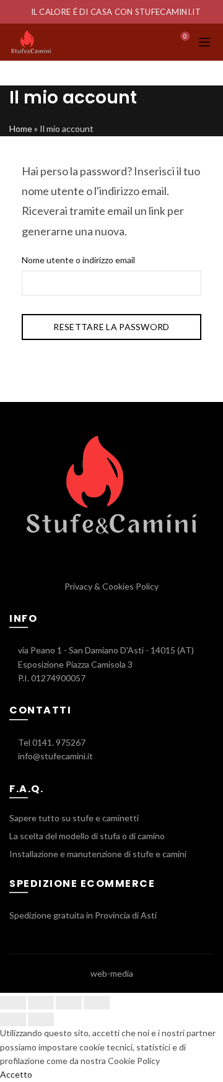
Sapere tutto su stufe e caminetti (74, 818)
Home (20, 128)
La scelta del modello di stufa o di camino (87, 836)
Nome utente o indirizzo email (78, 260)
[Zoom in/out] (97, 1003)
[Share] (41, 1003)
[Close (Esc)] (13, 1003)
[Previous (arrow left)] (13, 1019)
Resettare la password (111, 326)
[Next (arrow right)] (41, 1019)
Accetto (16, 1074)
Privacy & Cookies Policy (111, 586)
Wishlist (185, 36)
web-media (111, 973)
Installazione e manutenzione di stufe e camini (97, 854)
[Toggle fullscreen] (69, 1003)
